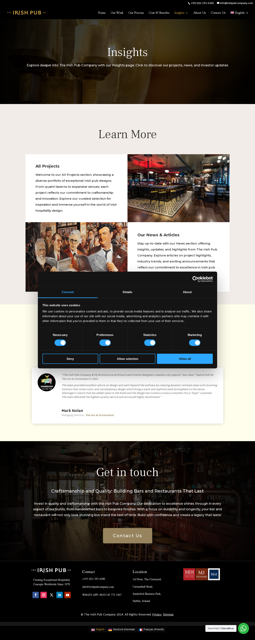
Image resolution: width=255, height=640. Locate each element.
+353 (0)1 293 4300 (93, 579)
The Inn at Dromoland (99, 415)
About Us (199, 13)
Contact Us (218, 13)
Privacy (157, 614)
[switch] (105, 343)
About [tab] (187, 292)
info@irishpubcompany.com (98, 587)
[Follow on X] (51, 595)
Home (102, 13)
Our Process (136, 13)
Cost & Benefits (159, 13)
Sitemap (168, 614)
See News (76, 271)
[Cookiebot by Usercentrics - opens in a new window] (195, 279)
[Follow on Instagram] (43, 595)
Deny (70, 358)
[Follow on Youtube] (67, 595)
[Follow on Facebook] (35, 595)
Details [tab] (127, 292)
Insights (179, 13)
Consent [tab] (68, 292)
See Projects (178, 198)
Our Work (117, 13)
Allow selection (127, 358)
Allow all (185, 358)
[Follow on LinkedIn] (59, 595)
